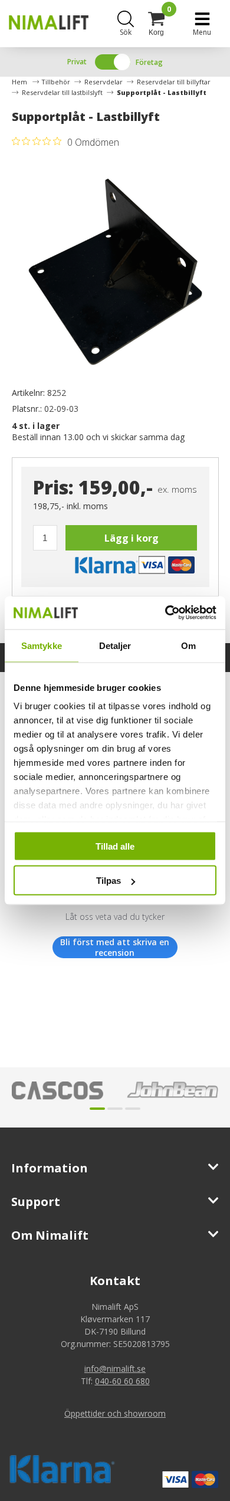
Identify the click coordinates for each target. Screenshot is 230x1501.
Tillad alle (115, 846)
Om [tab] (188, 645)
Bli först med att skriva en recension (114, 947)
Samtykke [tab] (41, 645)
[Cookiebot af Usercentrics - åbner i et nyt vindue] (165, 613)
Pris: (53, 487)
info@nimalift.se (115, 1368)
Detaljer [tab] (115, 645)
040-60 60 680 (122, 1381)
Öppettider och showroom (115, 1413)
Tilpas (108, 881)
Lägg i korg (131, 538)
